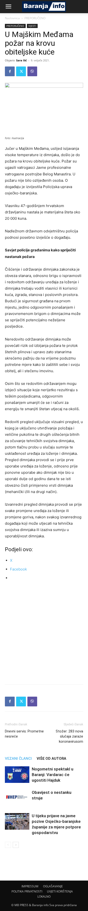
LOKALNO (44, 896)
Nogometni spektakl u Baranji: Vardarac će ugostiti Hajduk (52, 775)
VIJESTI (32, 26)
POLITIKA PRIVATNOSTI (26, 891)
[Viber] (32, 71)
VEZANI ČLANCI (18, 758)
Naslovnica (12, 18)
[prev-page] (8, 845)
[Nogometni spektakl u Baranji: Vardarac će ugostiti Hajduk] (17, 774)
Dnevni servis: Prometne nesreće (24, 734)
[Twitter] (21, 71)
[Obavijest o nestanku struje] (17, 798)
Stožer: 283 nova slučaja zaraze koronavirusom (69, 736)
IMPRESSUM (30, 886)
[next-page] (16, 845)
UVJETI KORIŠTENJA (60, 891)
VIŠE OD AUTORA (51, 758)
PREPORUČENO (34, 18)
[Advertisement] (44, 631)
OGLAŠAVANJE (53, 886)
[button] (8, 6)
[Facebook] (10, 71)
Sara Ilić (21, 60)
